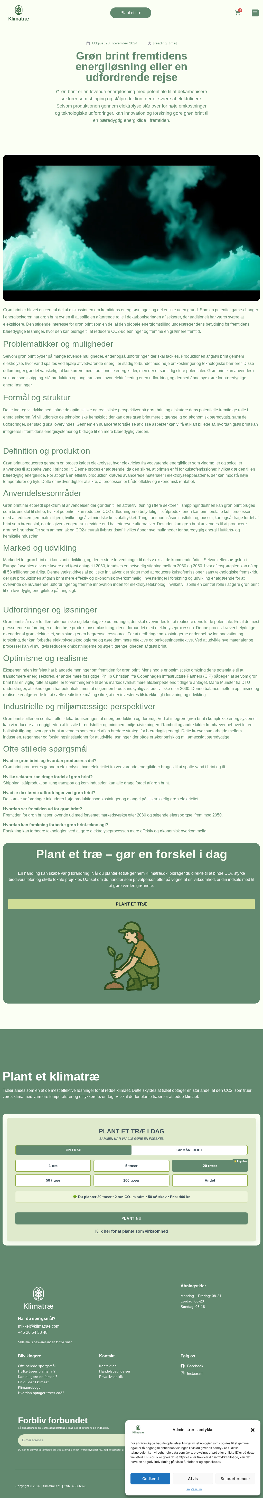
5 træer (131, 1166)
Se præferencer (235, 1478)
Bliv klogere (29, 1356)
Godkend (150, 1478)
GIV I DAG (73, 1150)
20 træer (210, 1166)
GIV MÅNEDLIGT (189, 1150)
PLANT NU (131, 1218)
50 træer (53, 1180)
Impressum (194, 1489)
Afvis (193, 1478)
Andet (210, 1180)
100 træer (131, 1180)
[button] (252, 1430)
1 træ (53, 1166)
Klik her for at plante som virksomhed (131, 1231)
